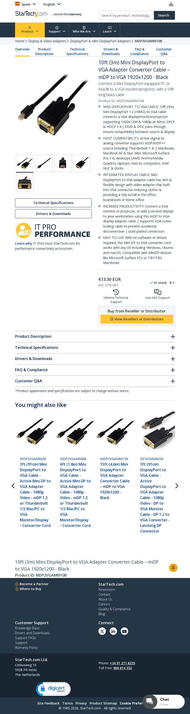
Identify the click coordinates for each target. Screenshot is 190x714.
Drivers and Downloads (32, 633)
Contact (104, 594)
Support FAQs (25, 638)
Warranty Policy (26, 647)
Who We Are (82, 31)
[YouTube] (124, 631)
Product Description (44, 51)
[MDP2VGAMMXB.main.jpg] (24, 164)
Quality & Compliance (114, 609)
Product (28, 31)
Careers (104, 604)
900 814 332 (122, 668)
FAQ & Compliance (139, 51)
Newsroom (106, 589)
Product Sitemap (103, 703)
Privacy (81, 703)
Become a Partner (34, 584)
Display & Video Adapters (47, 41)
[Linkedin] (113, 631)
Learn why (23, 243)
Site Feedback (48, 703)
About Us (105, 599)
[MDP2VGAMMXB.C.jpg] (63, 163)
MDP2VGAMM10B (148, 41)
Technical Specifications (77, 51)
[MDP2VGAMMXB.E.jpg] (24, 183)
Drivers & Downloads (111, 51)
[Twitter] (102, 631)
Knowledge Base (27, 628)
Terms (67, 703)
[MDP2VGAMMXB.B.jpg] (44, 163)
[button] (53, 689)
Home (19, 41)
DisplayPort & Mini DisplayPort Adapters (100, 41)
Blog (101, 614)
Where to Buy (30, 589)
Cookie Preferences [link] (136, 703)
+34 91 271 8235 (122, 663)
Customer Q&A (164, 51)
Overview (22, 49)
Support (55, 31)
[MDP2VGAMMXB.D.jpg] (82, 163)
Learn (107, 31)
